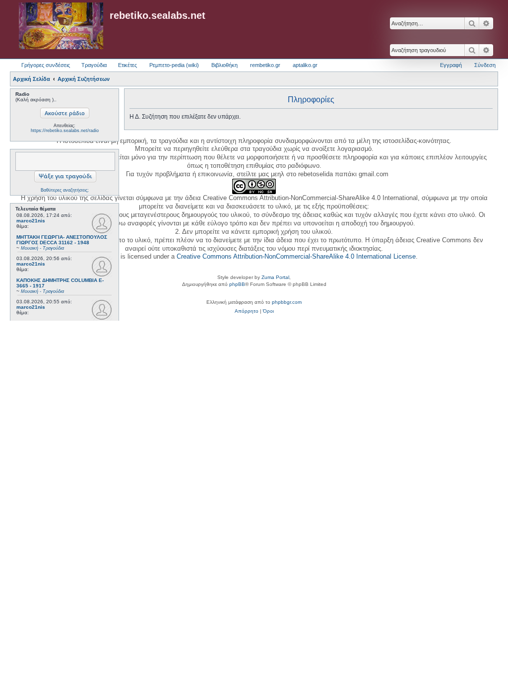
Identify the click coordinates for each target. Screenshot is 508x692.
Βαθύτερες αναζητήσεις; (65, 190)
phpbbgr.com (287, 302)
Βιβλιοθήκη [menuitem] (224, 65)
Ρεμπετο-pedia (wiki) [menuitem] (174, 65)
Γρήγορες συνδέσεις (45, 65)
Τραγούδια (94, 65)
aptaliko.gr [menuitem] (305, 65)
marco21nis (30, 220)
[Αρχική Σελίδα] (61, 26)
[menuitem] (246, 311)
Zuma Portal (275, 277)
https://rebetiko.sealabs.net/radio (65, 130)
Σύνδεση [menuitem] (485, 65)
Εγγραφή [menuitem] (451, 65)
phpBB (237, 284)
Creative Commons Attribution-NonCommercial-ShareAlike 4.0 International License (296, 256)
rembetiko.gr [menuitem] (265, 65)
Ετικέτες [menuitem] (127, 65)
